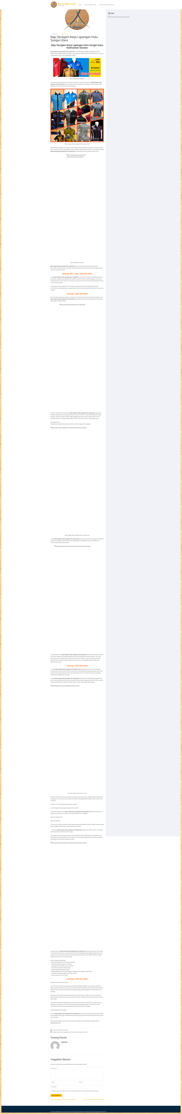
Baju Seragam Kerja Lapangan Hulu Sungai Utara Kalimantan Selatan (70, 1032)
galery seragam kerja (90, 4)
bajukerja (63, 34)
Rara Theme (90, 1111)
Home (80, 4)
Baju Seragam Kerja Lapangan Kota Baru (94, 1099)
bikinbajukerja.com (55, 1023)
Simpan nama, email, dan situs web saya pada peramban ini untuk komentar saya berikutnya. (75, 1091)
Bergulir (171, 1109)
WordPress (104, 1111)
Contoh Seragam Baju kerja (106, 4)
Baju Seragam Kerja (67, 3)
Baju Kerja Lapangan (63, 1030)
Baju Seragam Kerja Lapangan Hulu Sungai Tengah (63, 1099)
